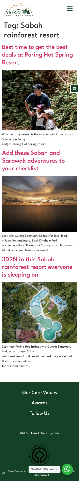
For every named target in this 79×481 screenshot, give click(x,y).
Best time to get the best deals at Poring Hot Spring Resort (37, 55)
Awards (39, 403)
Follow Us (39, 413)
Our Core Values (39, 392)
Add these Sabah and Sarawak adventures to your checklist (33, 161)
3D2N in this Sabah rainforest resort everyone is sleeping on (37, 267)
